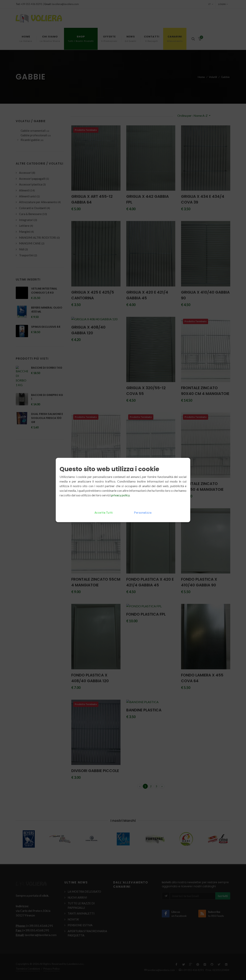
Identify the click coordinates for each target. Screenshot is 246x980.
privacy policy (120, 495)
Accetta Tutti (104, 512)
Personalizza (142, 512)
